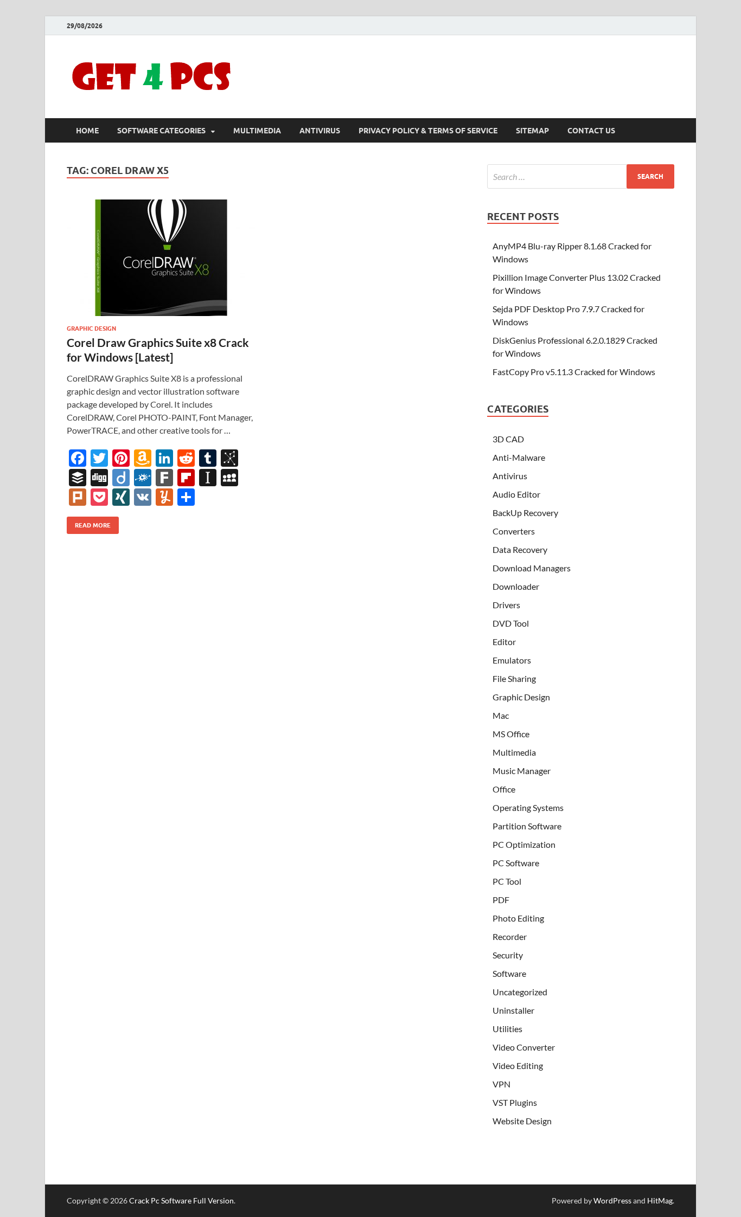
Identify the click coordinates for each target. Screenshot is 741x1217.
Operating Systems (528, 807)
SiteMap (532, 130)
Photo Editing (518, 918)
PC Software (516, 863)
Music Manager (522, 770)
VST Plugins (515, 1102)
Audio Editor (516, 494)
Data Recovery (520, 549)
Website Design (522, 1121)
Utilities (507, 1028)
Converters (514, 531)
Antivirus (319, 130)
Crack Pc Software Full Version (181, 1200)
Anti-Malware (519, 457)
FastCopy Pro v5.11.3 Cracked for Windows (574, 371)
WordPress (612, 1200)
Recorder (510, 936)
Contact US (591, 130)
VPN (501, 1084)
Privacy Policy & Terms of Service (428, 130)
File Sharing (514, 678)
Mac (501, 715)
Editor (504, 641)
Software (509, 973)
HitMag (660, 1200)
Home (87, 130)
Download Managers (532, 568)
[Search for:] (580, 176)
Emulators (512, 660)
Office (504, 789)
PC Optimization (524, 844)
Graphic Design (91, 328)
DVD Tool (511, 623)
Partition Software (527, 826)
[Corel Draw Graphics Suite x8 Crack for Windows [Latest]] (161, 257)
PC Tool (507, 881)
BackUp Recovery (525, 512)
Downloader (516, 586)
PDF (501, 899)
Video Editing (518, 1065)
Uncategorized (520, 992)
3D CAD (508, 439)
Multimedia (257, 130)
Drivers (506, 605)
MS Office (511, 734)
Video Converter (524, 1047)
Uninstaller (513, 1010)
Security (508, 955)
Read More (89, 523)
